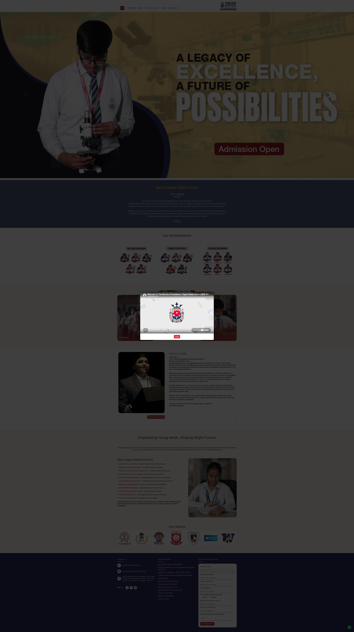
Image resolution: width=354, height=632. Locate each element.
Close (177, 337)
